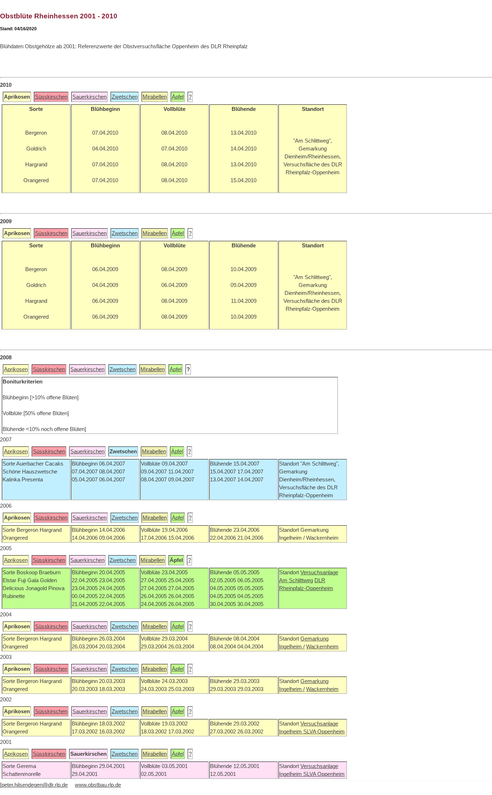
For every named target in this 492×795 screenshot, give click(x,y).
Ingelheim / (292, 647)
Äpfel (178, 97)
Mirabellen (155, 97)
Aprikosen (16, 369)
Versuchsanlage (319, 572)
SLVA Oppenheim (324, 732)
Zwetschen (125, 97)
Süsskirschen (51, 97)
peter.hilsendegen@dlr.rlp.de (34, 785)
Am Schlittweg (296, 580)
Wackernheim (322, 647)
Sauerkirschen (89, 97)
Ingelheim (291, 732)
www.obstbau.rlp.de (98, 785)
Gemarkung (314, 639)
